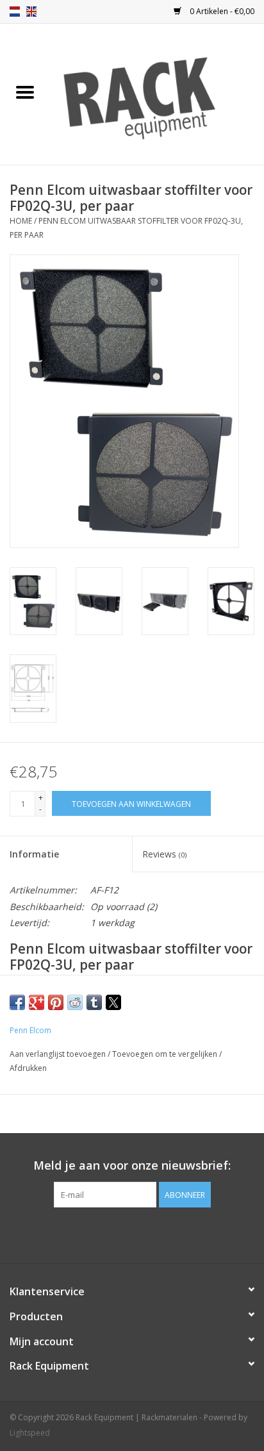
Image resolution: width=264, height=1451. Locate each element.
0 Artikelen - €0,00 (221, 11)
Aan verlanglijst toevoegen (59, 1054)
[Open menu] (25, 91)
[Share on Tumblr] (94, 1002)
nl (15, 11)
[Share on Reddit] (75, 1002)
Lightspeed (30, 1432)
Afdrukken (28, 1068)
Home (21, 220)
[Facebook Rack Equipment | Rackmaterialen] (132, 1233)
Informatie (34, 854)
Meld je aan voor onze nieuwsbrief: (132, 1165)
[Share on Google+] (36, 1002)
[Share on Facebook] (17, 1002)
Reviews (164, 854)
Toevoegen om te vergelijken (165, 1054)
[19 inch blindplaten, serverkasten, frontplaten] (156, 93)
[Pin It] (55, 1002)
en (31, 11)
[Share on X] (113, 1002)
